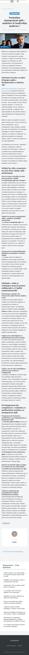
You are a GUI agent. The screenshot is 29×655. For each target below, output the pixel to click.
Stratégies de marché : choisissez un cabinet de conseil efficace (14, 597)
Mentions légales (11, 645)
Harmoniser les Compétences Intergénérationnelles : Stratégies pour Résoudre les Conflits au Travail (14, 619)
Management (10, 8)
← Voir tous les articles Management (12, 551)
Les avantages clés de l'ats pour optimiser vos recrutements (12, 591)
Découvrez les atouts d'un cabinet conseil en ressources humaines (13, 602)
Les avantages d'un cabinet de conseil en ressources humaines (14, 625)
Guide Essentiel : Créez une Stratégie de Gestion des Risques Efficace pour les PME (14, 574)
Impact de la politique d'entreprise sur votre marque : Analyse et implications (14, 613)
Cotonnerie (14, 640)
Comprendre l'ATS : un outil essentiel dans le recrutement (14, 586)
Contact (20, 645)
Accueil (4, 8)
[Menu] (17, 1)
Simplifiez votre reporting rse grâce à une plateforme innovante (14, 580)
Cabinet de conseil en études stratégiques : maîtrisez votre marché (14, 607)
